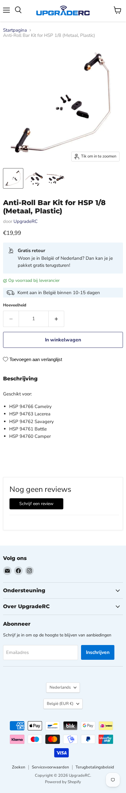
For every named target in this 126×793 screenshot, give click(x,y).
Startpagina (15, 30)
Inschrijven (97, 652)
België (60, 703)
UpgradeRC (25, 221)
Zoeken (18, 767)
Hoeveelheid (14, 305)
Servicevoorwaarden (50, 767)
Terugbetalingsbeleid (95, 767)
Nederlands (60, 687)
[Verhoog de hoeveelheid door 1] (56, 319)
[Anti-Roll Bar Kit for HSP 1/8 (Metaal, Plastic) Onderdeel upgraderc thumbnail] (13, 178)
